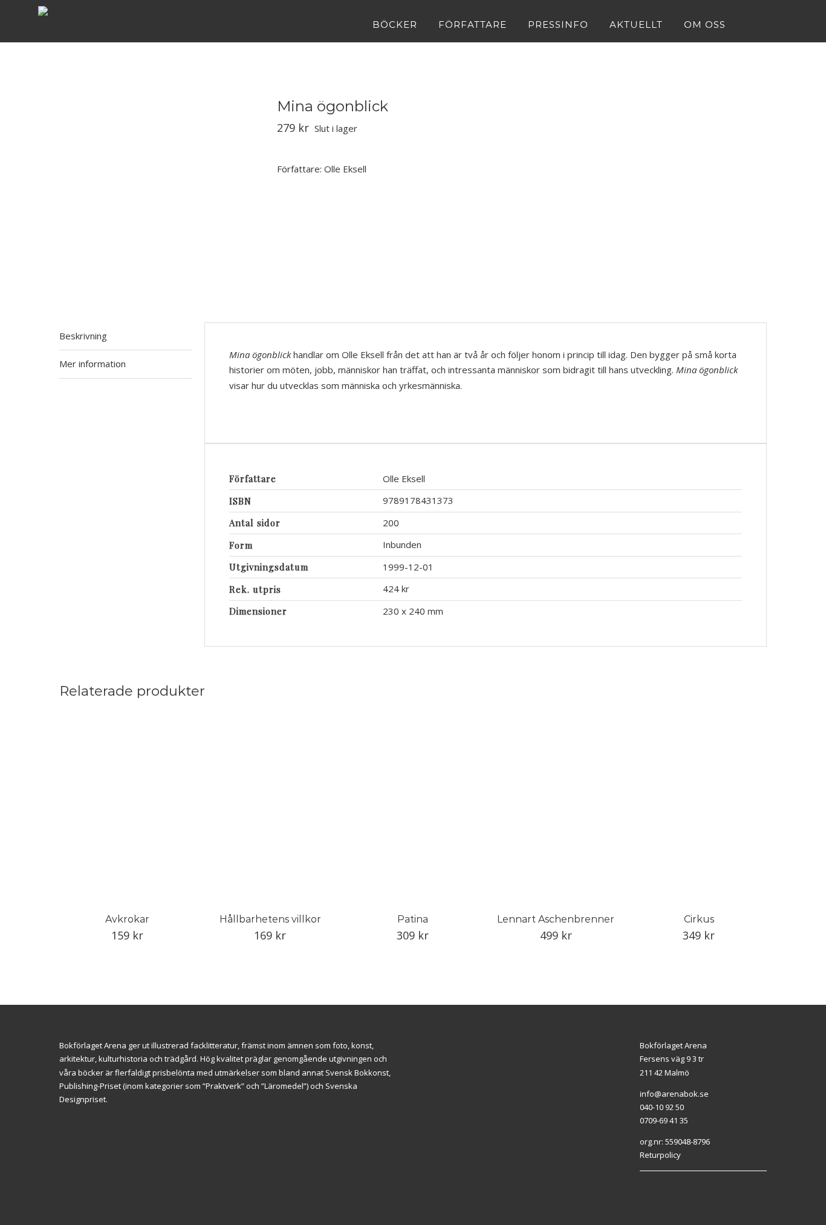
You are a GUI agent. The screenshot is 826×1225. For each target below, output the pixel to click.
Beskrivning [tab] (83, 336)
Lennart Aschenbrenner (555, 919)
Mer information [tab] (92, 364)
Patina (412, 919)
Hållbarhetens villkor (270, 919)
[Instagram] (657, 1186)
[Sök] (784, 24)
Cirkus (699, 919)
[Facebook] (643, 1186)
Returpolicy (660, 1154)
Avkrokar (127, 919)
